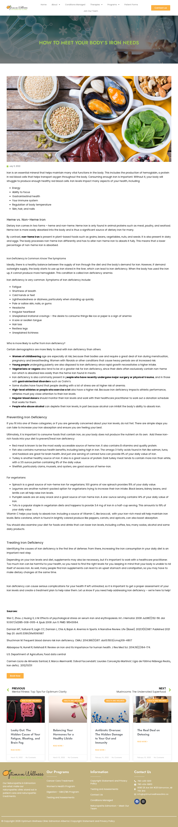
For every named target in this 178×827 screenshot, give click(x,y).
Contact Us (96, 794)
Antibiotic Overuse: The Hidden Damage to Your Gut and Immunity (109, 736)
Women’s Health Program (61, 786)
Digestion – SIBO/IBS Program (63, 792)
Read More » (16, 750)
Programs (112, 4)
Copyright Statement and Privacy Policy (108, 782)
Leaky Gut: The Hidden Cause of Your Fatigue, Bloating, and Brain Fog (25, 736)
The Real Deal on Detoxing (148, 732)
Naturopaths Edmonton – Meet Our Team (109, 807)
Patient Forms (131, 4)
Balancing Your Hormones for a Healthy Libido (63, 734)
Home (44, 4)
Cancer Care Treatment (60, 780)
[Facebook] (137, 801)
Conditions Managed (75, 4)
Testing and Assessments (60, 797)
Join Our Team (91, 11)
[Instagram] (143, 801)
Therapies (95, 4)
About (54, 4)
